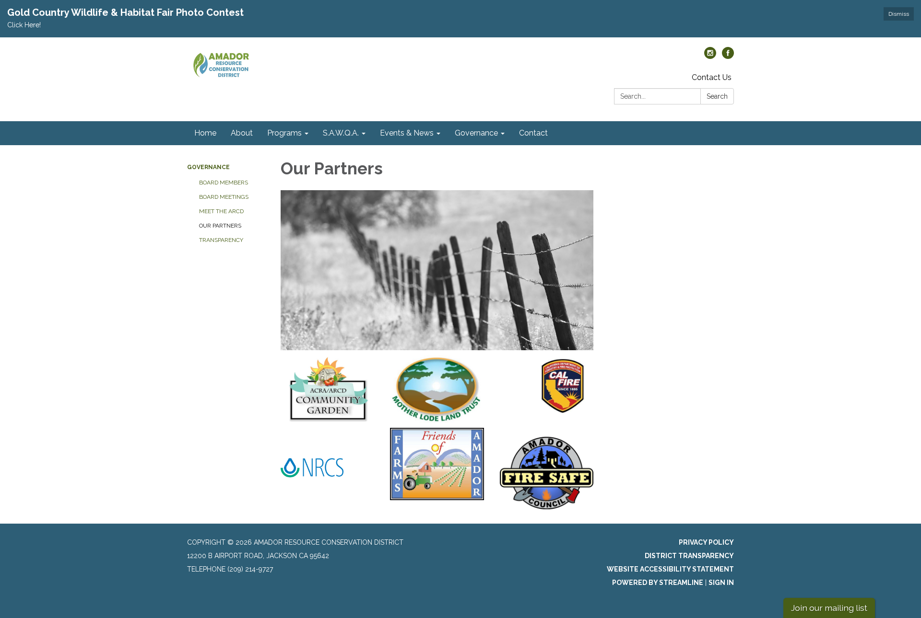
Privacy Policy (706, 542)
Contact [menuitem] (533, 132)
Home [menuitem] (205, 132)
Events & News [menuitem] (407, 132)
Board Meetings (223, 197)
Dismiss (898, 14)
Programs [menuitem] (284, 132)
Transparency (221, 240)
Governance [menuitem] (476, 132)
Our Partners (220, 225)
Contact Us (712, 77)
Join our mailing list (829, 608)
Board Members (223, 182)
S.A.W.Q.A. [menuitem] (341, 132)
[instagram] (710, 56)
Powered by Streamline (657, 582)
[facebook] (728, 56)
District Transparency (689, 556)
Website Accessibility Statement (670, 569)
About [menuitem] (242, 132)
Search (717, 96)
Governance (208, 167)
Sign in (721, 582)
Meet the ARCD (221, 211)
